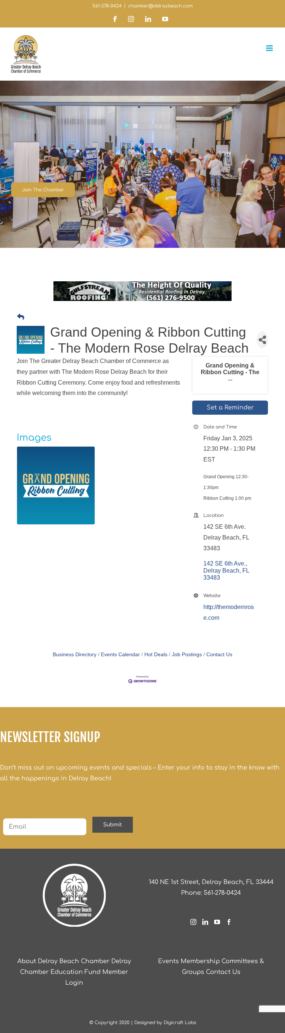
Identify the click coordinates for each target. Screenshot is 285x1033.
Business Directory (74, 654)
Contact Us (219, 654)
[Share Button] (262, 339)
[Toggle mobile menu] (270, 48)
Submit (112, 825)
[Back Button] (20, 317)
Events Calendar (120, 654)
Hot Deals (155, 654)
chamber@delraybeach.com (160, 6)
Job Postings (187, 654)
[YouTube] (217, 922)
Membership (200, 961)
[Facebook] (229, 922)
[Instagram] (193, 922)
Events (168, 961)
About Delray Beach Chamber (63, 961)
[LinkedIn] (205, 922)
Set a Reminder (230, 407)
